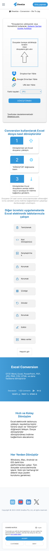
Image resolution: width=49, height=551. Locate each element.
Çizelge (24, 291)
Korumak (25, 266)
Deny (34, 544)
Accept (24, 538)
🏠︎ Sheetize (14, 11)
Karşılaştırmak (26, 254)
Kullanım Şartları (35, 26)
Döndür (24, 303)
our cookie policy (16, 534)
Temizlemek (26, 227)
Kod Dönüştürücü (26, 240)
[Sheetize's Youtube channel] (20, 502)
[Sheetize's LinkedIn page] (28, 502)
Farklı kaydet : (14, 91)
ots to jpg (35, 11)
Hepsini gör (25, 351)
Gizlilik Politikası (24, 28)
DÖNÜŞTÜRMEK (24, 101)
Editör (23, 327)
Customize (15, 544)
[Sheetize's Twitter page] (36, 502)
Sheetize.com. (13, 116)
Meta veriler (26, 339)
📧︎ (12, 502)
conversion (25, 11)
